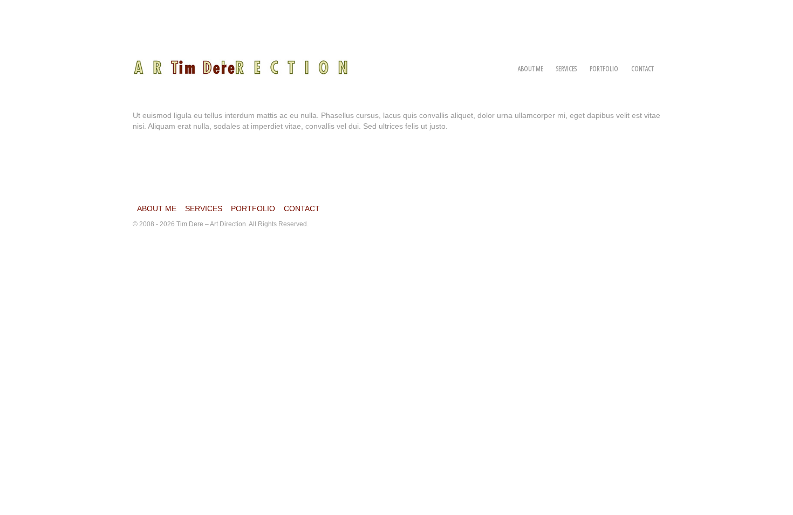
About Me (530, 68)
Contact (642, 68)
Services (566, 68)
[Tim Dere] (240, 61)
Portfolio (604, 68)
